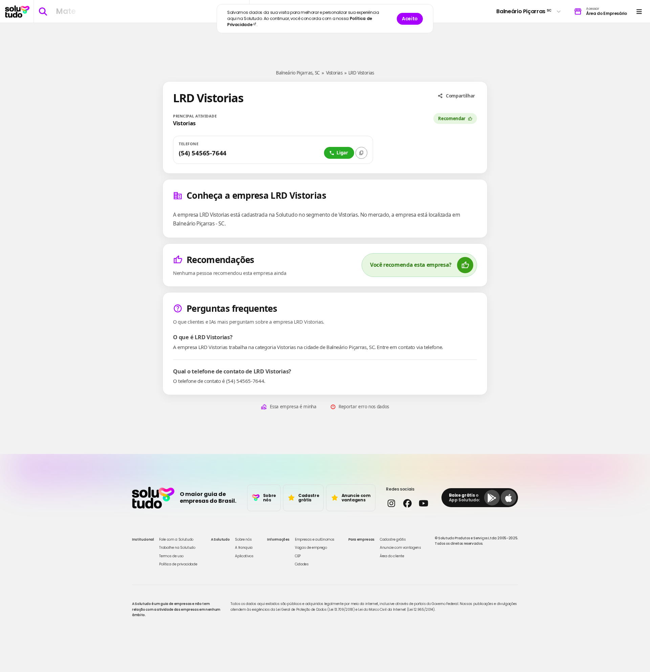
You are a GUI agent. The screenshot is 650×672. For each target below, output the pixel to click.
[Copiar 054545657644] (361, 153)
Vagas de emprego (311, 547)
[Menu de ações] (639, 11)
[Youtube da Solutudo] (423, 503)
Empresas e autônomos (314, 539)
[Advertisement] (325, 43)
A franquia (244, 547)
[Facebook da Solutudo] (407, 503)
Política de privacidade (178, 564)
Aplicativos (244, 556)
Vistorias (334, 73)
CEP (298, 556)
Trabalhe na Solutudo (177, 547)
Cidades (302, 564)
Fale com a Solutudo (176, 539)
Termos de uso (171, 556)
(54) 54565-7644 (202, 153)
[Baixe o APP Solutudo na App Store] (508, 497)
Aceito (410, 18)
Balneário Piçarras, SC (298, 73)
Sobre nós (243, 539)
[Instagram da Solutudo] (391, 503)
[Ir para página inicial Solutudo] (17, 11)
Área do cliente (392, 556)
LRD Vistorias (361, 73)
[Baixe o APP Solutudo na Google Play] (492, 497)
